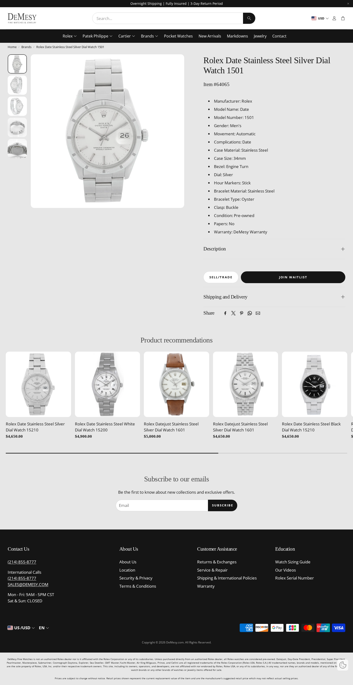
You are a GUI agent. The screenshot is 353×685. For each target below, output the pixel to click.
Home (12, 47)
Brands (26, 47)
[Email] (258, 313)
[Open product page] (38, 384)
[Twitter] (233, 313)
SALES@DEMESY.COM (28, 584)
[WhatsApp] (250, 313)
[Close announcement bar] (348, 3)
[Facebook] (225, 313)
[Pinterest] (241, 313)
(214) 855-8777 (22, 562)
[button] (173, 18)
